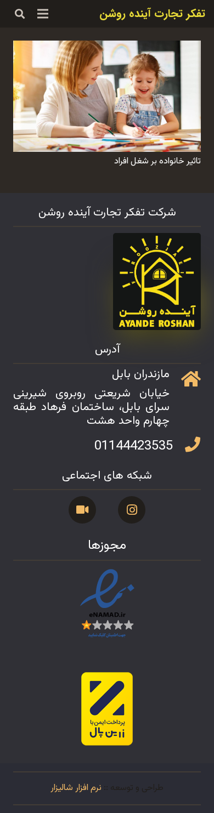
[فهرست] (43, 13)
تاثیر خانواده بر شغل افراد (157, 161)
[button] (20, 13)
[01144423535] (187, 446)
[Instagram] (131, 510)
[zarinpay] (107, 709)
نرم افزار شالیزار (76, 788)
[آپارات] (82, 510)
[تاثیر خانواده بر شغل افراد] (107, 48)
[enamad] (107, 604)
